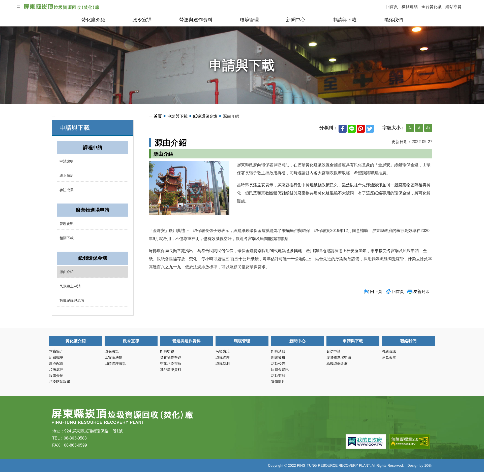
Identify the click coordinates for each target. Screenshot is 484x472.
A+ (428, 128)
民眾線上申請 (70, 286)
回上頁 (376, 291)
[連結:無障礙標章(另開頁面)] (409, 441)
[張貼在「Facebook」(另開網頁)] (343, 128)
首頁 (158, 116)
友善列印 (421, 291)
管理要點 (66, 224)
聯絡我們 (393, 19)
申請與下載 (344, 19)
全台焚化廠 (431, 7)
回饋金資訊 (280, 369)
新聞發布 (278, 357)
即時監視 (167, 351)
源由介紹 (66, 272)
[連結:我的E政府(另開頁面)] (366, 441)
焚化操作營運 (170, 357)
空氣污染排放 (170, 363)
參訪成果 (66, 190)
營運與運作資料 (196, 19)
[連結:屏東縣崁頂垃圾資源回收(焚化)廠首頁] (61, 6)
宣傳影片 (278, 382)
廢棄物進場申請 (338, 357)
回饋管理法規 (115, 363)
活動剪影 (278, 376)
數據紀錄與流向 (71, 300)
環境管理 (249, 19)
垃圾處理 (56, 369)
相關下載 (66, 238)
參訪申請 (333, 351)
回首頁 (392, 7)
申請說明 (66, 161)
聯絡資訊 (389, 351)
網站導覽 (453, 7)
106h (428, 465)
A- (410, 128)
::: (18, 6)
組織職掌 (56, 357)
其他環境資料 (170, 369)
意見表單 (389, 357)
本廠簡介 (56, 351)
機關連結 (410, 7)
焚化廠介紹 (93, 19)
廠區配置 (56, 363)
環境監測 (223, 363)
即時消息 (278, 351)
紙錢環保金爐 (205, 116)
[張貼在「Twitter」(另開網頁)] (370, 128)
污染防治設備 (59, 382)
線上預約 (66, 176)
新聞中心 (295, 19)
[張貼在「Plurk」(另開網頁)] (361, 128)
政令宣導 (142, 19)
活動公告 (278, 363)
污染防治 (223, 351)
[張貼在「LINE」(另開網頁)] (352, 128)
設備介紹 (56, 376)
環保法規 (112, 351)
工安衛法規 (113, 357)
